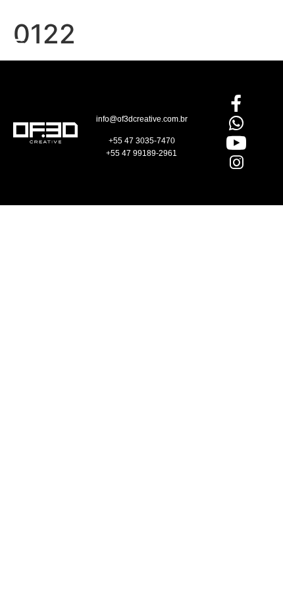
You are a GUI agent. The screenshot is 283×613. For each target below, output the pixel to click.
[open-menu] (18, 45)
